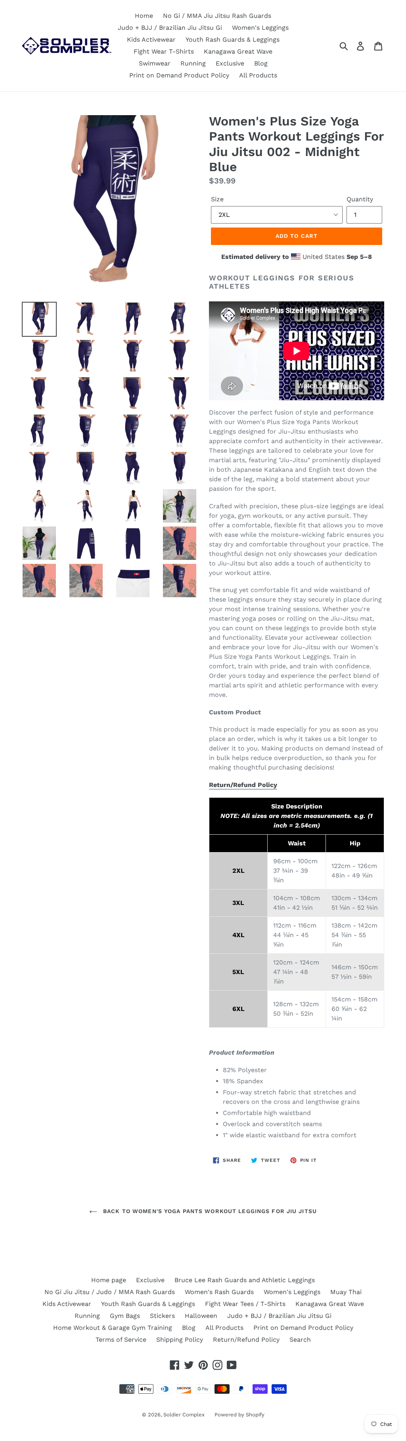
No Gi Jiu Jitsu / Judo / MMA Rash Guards (109, 1292)
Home (144, 15)
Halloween (201, 1315)
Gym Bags (125, 1315)
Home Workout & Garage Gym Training (112, 1327)
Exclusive (230, 63)
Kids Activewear (151, 39)
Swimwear (154, 63)
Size (217, 199)
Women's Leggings (260, 27)
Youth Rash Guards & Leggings (233, 39)
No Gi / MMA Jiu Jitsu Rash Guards (217, 15)
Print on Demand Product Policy (179, 75)
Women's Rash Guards (219, 1292)
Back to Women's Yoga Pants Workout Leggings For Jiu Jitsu (209, 1211)
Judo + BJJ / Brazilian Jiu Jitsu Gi (170, 27)
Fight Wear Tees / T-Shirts (245, 1304)
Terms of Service (121, 1339)
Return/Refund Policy (243, 785)
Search (300, 1339)
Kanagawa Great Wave (238, 51)
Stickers (162, 1315)
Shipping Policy (179, 1339)
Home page (108, 1280)
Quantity (360, 199)
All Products (258, 75)
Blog (261, 63)
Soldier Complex (184, 1415)
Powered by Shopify (239, 1415)
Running (193, 63)
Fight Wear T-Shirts (164, 51)
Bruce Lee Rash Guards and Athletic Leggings (244, 1280)
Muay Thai (346, 1292)
